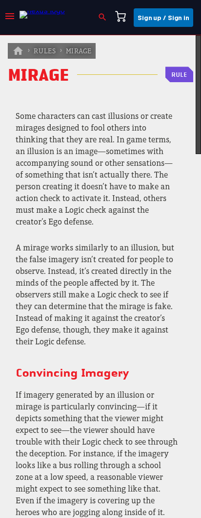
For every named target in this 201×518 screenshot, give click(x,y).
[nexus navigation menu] (10, 17)
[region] (100, 276)
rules (45, 51)
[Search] (105, 17)
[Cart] (123, 17)
